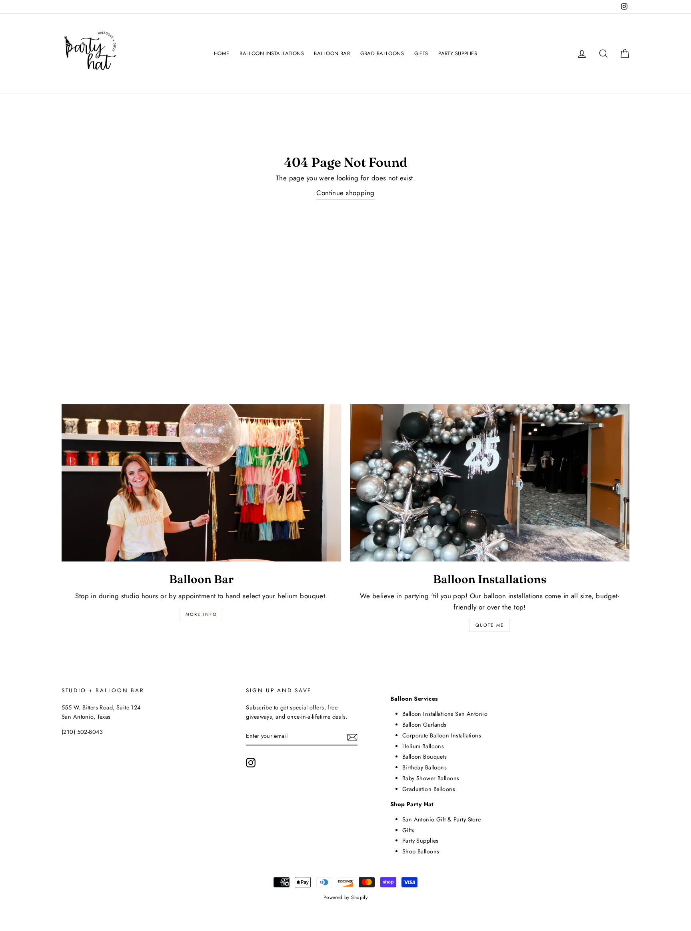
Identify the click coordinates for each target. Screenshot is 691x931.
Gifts (408, 830)
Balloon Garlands (424, 725)
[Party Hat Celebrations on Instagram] (251, 762)
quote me (489, 625)
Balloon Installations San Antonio (444, 714)
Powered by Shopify (346, 897)
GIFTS (421, 53)
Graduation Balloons (428, 789)
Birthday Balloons (424, 767)
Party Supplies (420, 841)
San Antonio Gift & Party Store (441, 819)
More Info (202, 614)
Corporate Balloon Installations (441, 735)
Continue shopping (345, 193)
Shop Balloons (420, 851)
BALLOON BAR (332, 53)
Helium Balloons (423, 746)
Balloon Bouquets (424, 757)
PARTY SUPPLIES (457, 53)
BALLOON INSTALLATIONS (272, 53)
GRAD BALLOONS (382, 53)
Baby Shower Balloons (430, 778)
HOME (222, 53)
